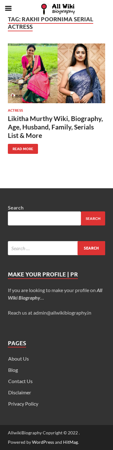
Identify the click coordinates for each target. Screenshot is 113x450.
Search (16, 207)
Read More (20, 147)
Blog (13, 370)
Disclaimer (19, 392)
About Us (18, 359)
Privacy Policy (23, 404)
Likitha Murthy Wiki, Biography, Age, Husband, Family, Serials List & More (55, 126)
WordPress (43, 442)
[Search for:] (56, 248)
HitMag (70, 442)
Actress (15, 110)
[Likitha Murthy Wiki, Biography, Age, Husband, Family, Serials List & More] (56, 73)
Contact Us (20, 381)
